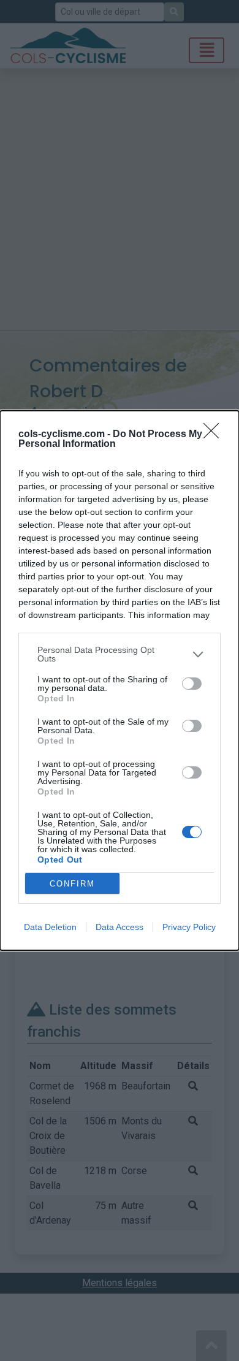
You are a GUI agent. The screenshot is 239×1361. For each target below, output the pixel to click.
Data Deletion (50, 927)
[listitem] (119, 654)
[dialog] (119, 680)
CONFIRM (72, 883)
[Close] (215, 434)
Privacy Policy (189, 927)
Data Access (119, 927)
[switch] (192, 683)
